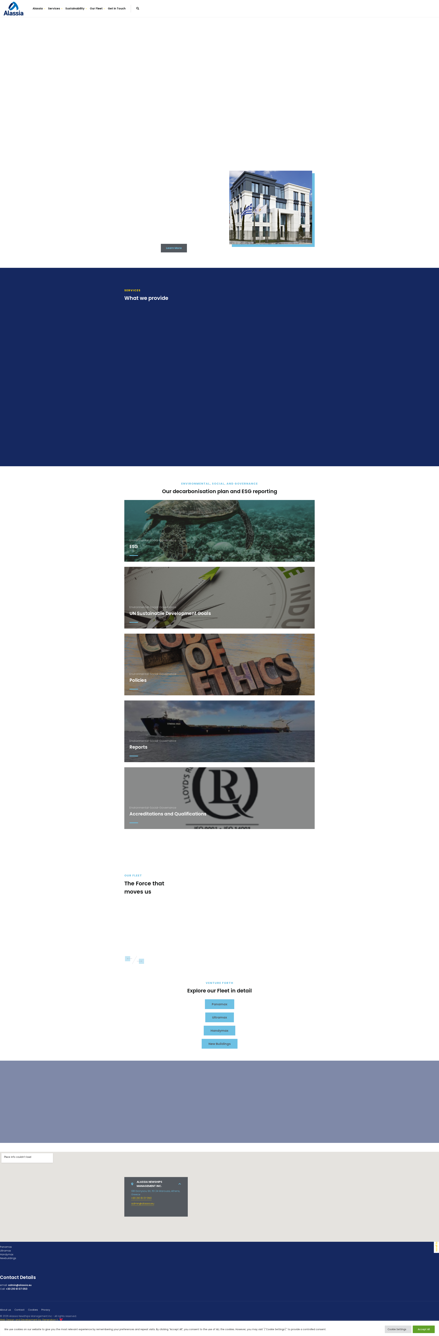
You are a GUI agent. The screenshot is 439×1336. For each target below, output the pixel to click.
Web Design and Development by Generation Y (29, 1319)
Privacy (45, 1309)
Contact (19, 1309)
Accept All (424, 1329)
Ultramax (219, 1017)
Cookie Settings (397, 1329)
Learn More (174, 248)
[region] (219, 1328)
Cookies (33, 1309)
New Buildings (220, 1044)
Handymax (219, 1030)
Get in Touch (117, 8)
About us (5, 1309)
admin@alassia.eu (142, 1203)
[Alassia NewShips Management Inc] (13, 8)
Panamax (219, 1004)
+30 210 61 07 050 (141, 1198)
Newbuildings (8, 1258)
